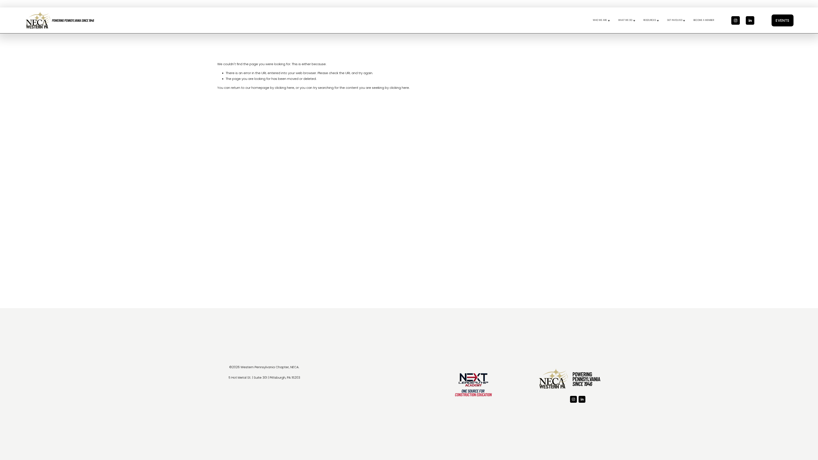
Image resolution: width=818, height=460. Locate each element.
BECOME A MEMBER (703, 20)
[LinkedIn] (750, 20)
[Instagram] (735, 20)
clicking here (284, 87)
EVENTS (782, 20)
